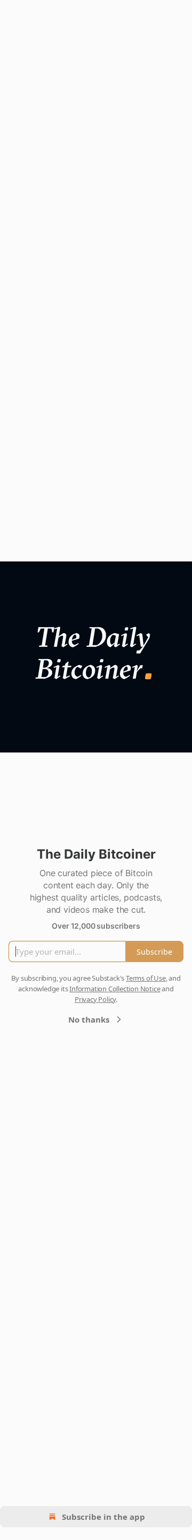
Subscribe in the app (103, 1516)
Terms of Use (146, 978)
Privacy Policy (95, 999)
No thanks (88, 1019)
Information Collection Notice (114, 988)
